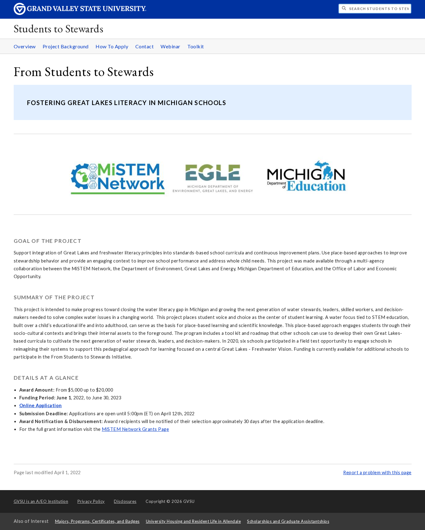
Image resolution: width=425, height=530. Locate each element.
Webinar (170, 46)
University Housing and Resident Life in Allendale (193, 521)
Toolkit (195, 46)
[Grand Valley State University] (80, 13)
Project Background (66, 46)
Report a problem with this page (377, 472)
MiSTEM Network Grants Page (135, 429)
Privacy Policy (91, 501)
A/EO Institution (41, 501)
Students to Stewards (58, 29)
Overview (25, 46)
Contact (144, 46)
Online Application (40, 405)
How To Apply (112, 46)
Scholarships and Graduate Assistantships (288, 521)
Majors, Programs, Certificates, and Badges (97, 521)
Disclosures (125, 501)
